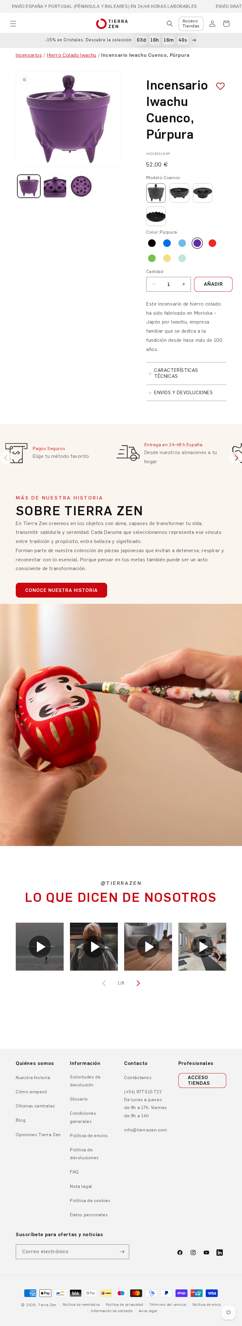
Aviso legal (148, 1311)
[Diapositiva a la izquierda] (104, 983)
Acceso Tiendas (191, 23)
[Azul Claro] (182, 243)
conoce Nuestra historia (61, 590)
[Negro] (152, 243)
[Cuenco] (156, 193)
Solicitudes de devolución (85, 1081)
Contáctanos (138, 1077)
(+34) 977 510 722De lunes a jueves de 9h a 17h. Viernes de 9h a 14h (145, 1104)
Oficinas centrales (35, 1106)
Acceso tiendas (199, 1080)
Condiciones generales (83, 1117)
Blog (21, 1120)
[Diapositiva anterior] (6, 458)
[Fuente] (179, 193)
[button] (13, 24)
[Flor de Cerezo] (202, 193)
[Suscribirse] (122, 1251)
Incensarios (29, 55)
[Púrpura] (197, 243)
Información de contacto (112, 1311)
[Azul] (167, 243)
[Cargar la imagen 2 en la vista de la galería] (54, 186)
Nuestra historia (33, 1077)
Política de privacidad (124, 1305)
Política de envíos (89, 1135)
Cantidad (154, 271)
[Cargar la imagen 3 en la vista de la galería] (81, 186)
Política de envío (207, 1305)
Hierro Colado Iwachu (71, 55)
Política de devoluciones (84, 1153)
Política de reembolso (81, 1305)
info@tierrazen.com (145, 1130)
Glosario (79, 1099)
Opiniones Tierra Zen (38, 1134)
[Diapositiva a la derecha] (137, 983)
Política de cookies (90, 1200)
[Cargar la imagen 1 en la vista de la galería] (28, 186)
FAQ (74, 1172)
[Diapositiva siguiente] (235, 458)
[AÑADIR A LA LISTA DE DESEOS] (218, 86)
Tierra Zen (47, 1305)
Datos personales (89, 1215)
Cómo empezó (31, 1092)
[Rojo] (212, 243)
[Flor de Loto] (156, 216)
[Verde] (152, 258)
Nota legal (81, 1186)
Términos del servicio (167, 1305)
